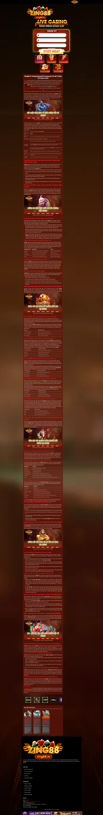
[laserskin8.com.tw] (74, 2)
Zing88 (27, 800)
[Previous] (25, 721)
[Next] (49, 721)
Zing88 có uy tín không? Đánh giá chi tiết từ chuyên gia (46, 722)
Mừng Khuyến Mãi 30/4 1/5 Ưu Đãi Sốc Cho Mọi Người (37, 722)
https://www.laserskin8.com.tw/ (33, 801)
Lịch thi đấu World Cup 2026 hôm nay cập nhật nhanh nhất (28, 722)
